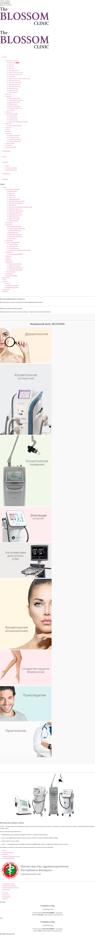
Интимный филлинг (12, 104)
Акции (4, 156)
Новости (7, 165)
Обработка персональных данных (11, 856)
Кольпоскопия (11, 109)
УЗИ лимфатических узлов (14, 86)
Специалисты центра (8, 852)
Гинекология (8, 96)
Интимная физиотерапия (14, 102)
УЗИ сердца (11, 66)
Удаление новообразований (12, 113)
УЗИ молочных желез (13, 88)
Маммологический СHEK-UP (15, 125)
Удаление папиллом (12, 117)
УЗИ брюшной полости (13, 70)
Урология (8, 129)
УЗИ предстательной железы (14, 82)
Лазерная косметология (13, 137)
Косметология (9, 133)
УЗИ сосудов (11, 68)
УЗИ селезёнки (11, 76)
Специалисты (6, 173)
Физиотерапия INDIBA (11, 147)
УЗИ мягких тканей (12, 92)
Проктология (8, 94)
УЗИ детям (10, 64)
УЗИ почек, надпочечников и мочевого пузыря (19, 78)
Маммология (8, 123)
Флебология (8, 127)
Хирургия (5, 898)
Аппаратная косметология (14, 135)
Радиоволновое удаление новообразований (18, 121)
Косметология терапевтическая (11, 887)
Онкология (5, 892)
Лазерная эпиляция (10, 143)
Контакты (5, 179)
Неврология (8, 131)
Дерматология (9, 111)
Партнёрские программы (11, 169)
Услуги (5, 57)
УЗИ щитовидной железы (14, 84)
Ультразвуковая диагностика (12, 60)
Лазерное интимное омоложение (15, 100)
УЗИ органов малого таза (14, 80)
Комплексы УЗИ (13, 62)
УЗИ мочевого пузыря (13, 90)
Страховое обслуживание (11, 167)
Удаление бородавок (13, 119)
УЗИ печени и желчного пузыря (15, 72)
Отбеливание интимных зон (14, 107)
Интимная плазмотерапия (14, 106)
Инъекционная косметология (14, 139)
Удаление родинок (12, 115)
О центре (5, 162)
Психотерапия (9, 145)
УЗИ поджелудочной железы (14, 74)
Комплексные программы (14, 98)
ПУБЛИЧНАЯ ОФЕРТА (9, 858)
